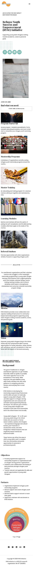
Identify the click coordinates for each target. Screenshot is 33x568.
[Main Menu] (29, 4)
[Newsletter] (20, 547)
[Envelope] (19, 52)
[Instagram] (5, 52)
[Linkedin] (14, 52)
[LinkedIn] (16, 547)
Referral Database (8, 251)
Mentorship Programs (10, 156)
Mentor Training (8, 187)
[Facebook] (9, 52)
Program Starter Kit (9, 123)
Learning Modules (8, 218)
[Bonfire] (24, 547)
